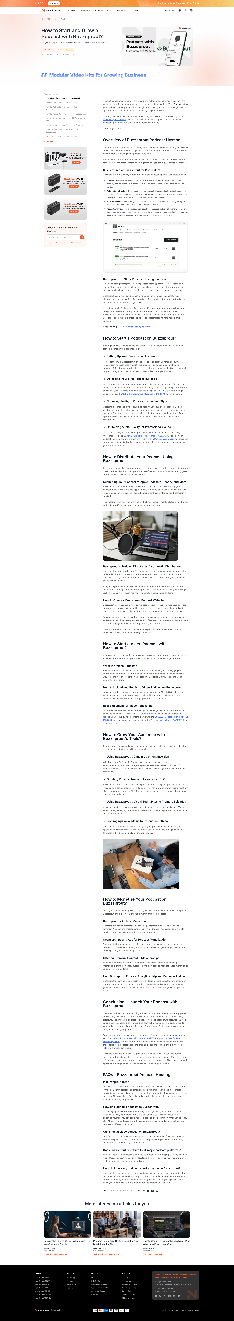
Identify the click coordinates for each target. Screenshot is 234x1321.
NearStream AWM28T (43, 1294)
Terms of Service (128, 1294)
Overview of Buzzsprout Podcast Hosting (64, 98)
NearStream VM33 (42, 1278)
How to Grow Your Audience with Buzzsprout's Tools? (66, 119)
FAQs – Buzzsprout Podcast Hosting (61, 136)
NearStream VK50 (41, 1288)
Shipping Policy (128, 1298)
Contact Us (126, 1281)
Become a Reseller (129, 1288)
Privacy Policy (77, 243)
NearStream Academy (99, 1284)
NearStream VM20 (42, 1284)
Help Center (95, 1281)
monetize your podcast (114, 119)
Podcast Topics (60, 19)
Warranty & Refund (98, 1291)
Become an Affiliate (129, 1284)
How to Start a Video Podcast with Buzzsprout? (66, 114)
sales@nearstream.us (165, 1288)
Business (70, 1281)
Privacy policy (56, 1310)
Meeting (70, 1288)
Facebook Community (99, 1288)
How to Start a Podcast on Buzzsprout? (63, 102)
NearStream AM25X (42, 1291)
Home (44, 19)
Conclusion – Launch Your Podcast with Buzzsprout (63, 130)
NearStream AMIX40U (43, 1298)
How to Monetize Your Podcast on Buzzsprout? (66, 125)
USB (146, 713)
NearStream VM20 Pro (43, 1281)
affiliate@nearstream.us (166, 1291)
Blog (50, 19)
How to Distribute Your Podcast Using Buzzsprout (62, 108)
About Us (125, 1278)
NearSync (94, 1294)
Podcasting (71, 1278)
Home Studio (71, 1284)
